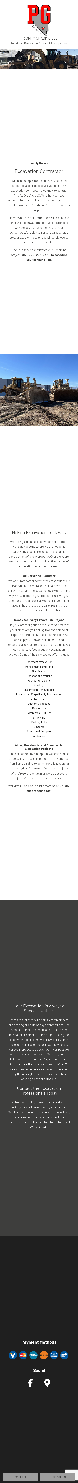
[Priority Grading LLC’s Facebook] (30, 1384)
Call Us (20, 1477)
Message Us (58, 1477)
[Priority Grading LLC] (39, 19)
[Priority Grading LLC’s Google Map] (47, 1384)
